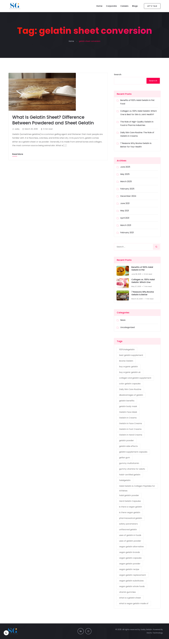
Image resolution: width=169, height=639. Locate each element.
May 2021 (124, 210)
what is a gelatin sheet (130, 597)
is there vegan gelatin (129, 512)
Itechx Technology (155, 633)
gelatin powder (126, 440)
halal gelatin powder (129, 495)
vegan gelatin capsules (130, 558)
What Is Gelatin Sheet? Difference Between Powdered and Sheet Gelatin (53, 120)
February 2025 (127, 188)
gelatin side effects (128, 446)
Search (117, 74)
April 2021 (124, 218)
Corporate (111, 6)
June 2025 (125, 166)
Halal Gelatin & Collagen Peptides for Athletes (137, 487)
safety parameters (128, 523)
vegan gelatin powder (129, 563)
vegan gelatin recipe (129, 569)
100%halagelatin (127, 349)
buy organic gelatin (128, 366)
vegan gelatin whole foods (132, 586)
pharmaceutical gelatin (130, 518)
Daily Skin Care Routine (130, 389)
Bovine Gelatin (126, 360)
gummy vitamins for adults (132, 469)
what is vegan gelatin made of (133, 603)
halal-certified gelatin (129, 474)
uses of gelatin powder (130, 540)
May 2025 (125, 174)
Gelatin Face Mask (128, 412)
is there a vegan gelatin (130, 506)
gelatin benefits (126, 400)
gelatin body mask (128, 406)
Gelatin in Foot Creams (130, 429)
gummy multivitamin (129, 463)
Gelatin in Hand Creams (130, 434)
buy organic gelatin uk (130, 372)
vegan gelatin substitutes (131, 580)
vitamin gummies (127, 592)
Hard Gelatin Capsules (130, 501)
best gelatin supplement (131, 355)
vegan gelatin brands (129, 552)
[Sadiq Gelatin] (26, 6)
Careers (124, 6)
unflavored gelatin (128, 529)
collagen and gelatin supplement (135, 378)
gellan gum (124, 457)
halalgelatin (125, 480)
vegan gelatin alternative (131, 546)
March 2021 (125, 225)
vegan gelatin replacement (132, 575)
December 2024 (128, 196)
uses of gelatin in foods (130, 535)
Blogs (135, 6)
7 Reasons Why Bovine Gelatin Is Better (142, 293)
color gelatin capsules (130, 383)
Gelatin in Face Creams (130, 423)
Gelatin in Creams (128, 417)
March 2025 (126, 181)
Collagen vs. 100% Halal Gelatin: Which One (143, 281)
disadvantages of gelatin (131, 395)
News (122, 320)
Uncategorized (127, 327)
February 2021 (127, 232)
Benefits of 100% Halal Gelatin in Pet (142, 268)
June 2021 (125, 203)
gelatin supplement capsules (133, 451)
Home (99, 6)
